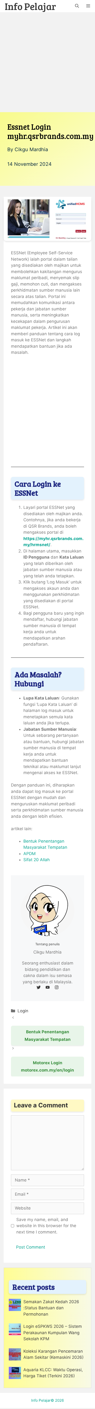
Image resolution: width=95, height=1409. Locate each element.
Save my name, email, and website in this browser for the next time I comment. (46, 1225)
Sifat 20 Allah (36, 859)
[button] (77, 6)
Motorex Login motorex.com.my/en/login (47, 1066)
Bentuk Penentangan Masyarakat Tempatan (48, 1035)
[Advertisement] (47, 62)
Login (23, 1010)
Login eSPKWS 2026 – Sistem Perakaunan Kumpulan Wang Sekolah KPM (52, 1332)
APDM (29, 853)
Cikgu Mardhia (31, 149)
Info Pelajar (30, 6)
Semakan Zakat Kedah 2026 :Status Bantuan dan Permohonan (51, 1308)
